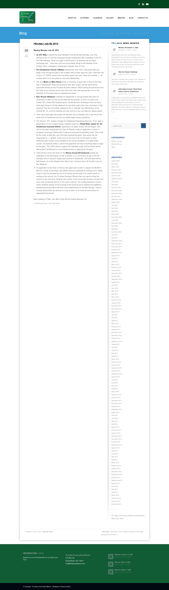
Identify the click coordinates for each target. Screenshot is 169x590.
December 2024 (116, 190)
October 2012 (115, 477)
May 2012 (114, 489)
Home (111, 33)
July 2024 (114, 205)
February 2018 (116, 300)
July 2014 (114, 415)
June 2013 (114, 454)
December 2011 (116, 504)
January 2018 (115, 303)
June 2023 (114, 220)
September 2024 (116, 199)
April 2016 (114, 356)
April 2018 (114, 294)
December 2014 (116, 400)
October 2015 (115, 371)
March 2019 (115, 264)
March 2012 (115, 495)
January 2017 (115, 329)
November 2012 (116, 474)
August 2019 (115, 255)
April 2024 (114, 211)
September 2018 (116, 279)
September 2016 (116, 341)
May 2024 (114, 208)
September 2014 (116, 409)
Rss (143, 4)
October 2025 (115, 175)
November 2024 (116, 193)
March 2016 (115, 359)
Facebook (139, 4)
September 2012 (116, 480)
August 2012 (115, 483)
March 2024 (115, 214)
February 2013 (116, 465)
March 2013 (115, 462)
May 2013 (114, 456)
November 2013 (116, 439)
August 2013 (115, 448)
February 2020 (116, 244)
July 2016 (114, 347)
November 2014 (116, 403)
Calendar (97, 18)
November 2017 (116, 309)
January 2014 (115, 433)
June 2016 (114, 350)
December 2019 (116, 246)
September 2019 (116, 252)
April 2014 (114, 424)
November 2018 (116, 273)
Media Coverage (116, 141)
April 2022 (114, 229)
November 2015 (116, 368)
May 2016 (114, 353)
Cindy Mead (55, 203)
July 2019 (114, 258)
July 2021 (114, 235)
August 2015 (115, 377)
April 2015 (114, 388)
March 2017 (115, 323)
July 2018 (114, 285)
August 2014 (115, 412)
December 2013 (116, 436)
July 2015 (114, 380)
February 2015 (116, 394)
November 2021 (116, 232)
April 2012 (114, 492)
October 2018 (115, 276)
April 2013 (114, 460)
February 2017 (116, 326)
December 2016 (116, 332)
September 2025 (116, 178)
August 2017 (115, 312)
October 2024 (115, 196)
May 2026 (114, 164)
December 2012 (116, 471)
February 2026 (116, 170)
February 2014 (116, 430)
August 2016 (115, 344)
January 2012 (115, 501)
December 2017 (116, 306)
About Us (72, 18)
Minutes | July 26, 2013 (46, 44)
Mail (147, 4)
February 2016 (116, 362)
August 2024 (115, 202)
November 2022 (116, 223)
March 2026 (115, 167)
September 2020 (116, 241)
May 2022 (114, 226)
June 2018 (114, 288)
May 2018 (114, 291)
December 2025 (116, 173)
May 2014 (114, 421)
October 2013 (115, 442)
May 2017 (114, 317)
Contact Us (143, 18)
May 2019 (114, 261)
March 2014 (115, 427)
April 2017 (114, 321)
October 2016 (115, 338)
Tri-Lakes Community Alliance (41, 586)
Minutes (121, 18)
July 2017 (114, 315)
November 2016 (116, 335)
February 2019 (116, 267)
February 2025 (116, 187)
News (113, 147)
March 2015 (115, 391)
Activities (84, 18)
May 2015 (114, 386)
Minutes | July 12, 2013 (34, 531)
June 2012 (114, 486)
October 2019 (115, 249)
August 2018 (115, 282)
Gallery (110, 18)
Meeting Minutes (126, 33)
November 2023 (116, 217)
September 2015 (116, 374)
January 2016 (115, 365)
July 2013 (114, 451)
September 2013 (116, 445)
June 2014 (114, 418)
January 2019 (115, 270)
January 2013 (115, 468)
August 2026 (115, 161)
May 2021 (114, 238)
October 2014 (115, 406)
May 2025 (114, 184)
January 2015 (115, 397)
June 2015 (114, 383)
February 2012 (116, 498)
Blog (131, 18)
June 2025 (114, 181)
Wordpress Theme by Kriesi (61, 586)
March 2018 (115, 297)
